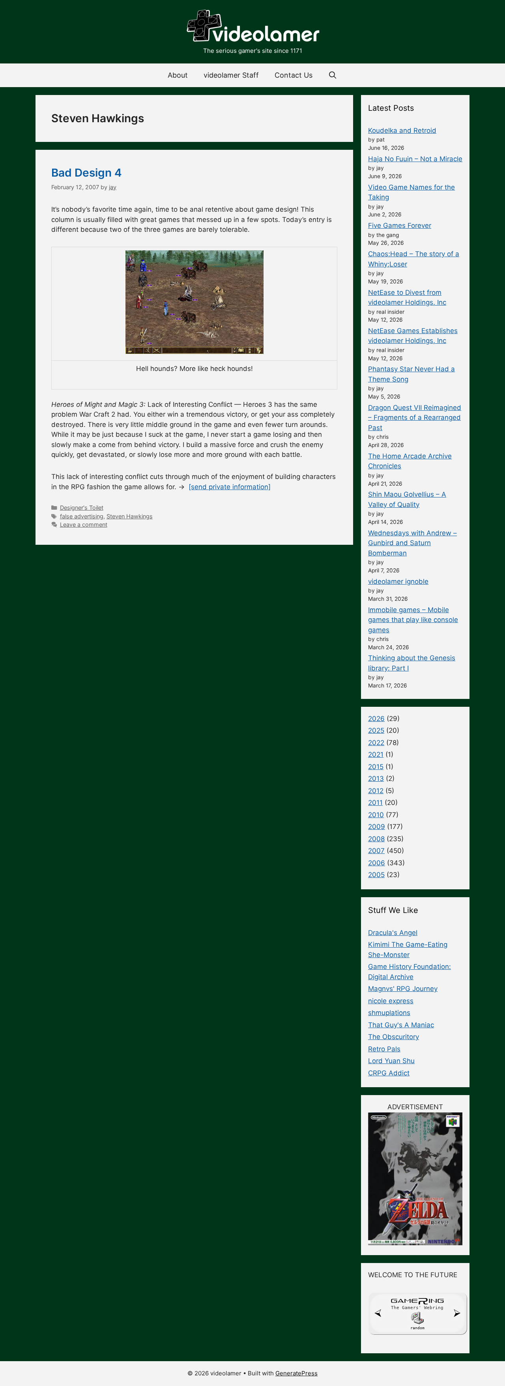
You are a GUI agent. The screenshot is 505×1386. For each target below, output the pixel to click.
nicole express (390, 1001)
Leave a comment (83, 524)
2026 (376, 719)
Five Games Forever (399, 225)
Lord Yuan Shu (391, 1061)
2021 (375, 754)
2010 (376, 815)
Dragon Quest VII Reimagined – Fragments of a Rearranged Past (414, 418)
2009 (376, 827)
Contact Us (293, 75)
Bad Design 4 (86, 172)
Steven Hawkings (130, 516)
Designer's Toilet (81, 507)
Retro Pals (384, 1049)
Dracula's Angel (392, 933)
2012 (375, 791)
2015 (375, 767)
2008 (376, 839)
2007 (376, 851)
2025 (376, 730)
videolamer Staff (231, 75)
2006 (376, 863)
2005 (376, 875)
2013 (376, 778)
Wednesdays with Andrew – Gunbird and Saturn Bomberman (412, 543)
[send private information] (230, 487)
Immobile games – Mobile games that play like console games (413, 620)
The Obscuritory (393, 1037)
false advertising (81, 516)
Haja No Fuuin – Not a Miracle (415, 159)
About (178, 75)
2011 (375, 803)
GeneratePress (296, 1373)
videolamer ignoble (398, 581)
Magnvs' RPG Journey (403, 989)
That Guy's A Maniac (401, 1025)
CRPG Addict (389, 1073)
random (417, 1328)
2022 (376, 743)
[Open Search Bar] (332, 75)
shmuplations (389, 1013)
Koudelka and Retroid (402, 130)
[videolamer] (252, 27)
